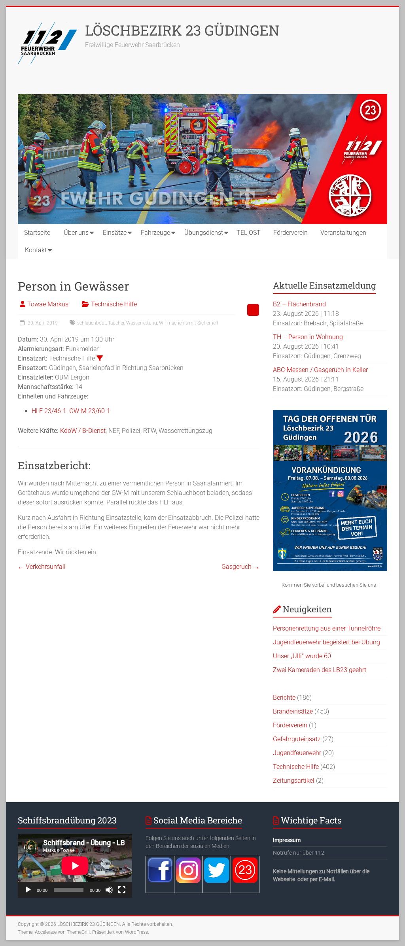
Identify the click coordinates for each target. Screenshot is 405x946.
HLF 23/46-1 (49, 411)
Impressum (287, 840)
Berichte (284, 697)
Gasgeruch (240, 566)
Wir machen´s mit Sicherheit (188, 323)
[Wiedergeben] (28, 890)
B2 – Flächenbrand (299, 304)
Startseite (37, 232)
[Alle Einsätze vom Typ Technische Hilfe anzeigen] (100, 358)
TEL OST (249, 232)
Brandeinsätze (293, 711)
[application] (75, 866)
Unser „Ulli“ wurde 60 (302, 656)
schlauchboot (91, 323)
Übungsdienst (203, 232)
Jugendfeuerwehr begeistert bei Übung (326, 642)
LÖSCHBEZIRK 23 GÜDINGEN (182, 30)
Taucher (116, 323)
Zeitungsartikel (293, 780)
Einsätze (115, 232)
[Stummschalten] (109, 890)
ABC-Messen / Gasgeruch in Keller (320, 370)
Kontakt (36, 250)
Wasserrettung (141, 323)
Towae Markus (47, 304)
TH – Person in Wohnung (308, 337)
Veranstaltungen (343, 232)
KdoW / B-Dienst (83, 430)
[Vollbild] (122, 890)
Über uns (76, 232)
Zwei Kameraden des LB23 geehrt (319, 670)
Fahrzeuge (155, 232)
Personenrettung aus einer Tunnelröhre (326, 628)
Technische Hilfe (114, 304)
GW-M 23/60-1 (89, 411)
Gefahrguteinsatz (297, 739)
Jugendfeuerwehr (297, 753)
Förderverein (290, 232)
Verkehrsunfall (42, 566)
